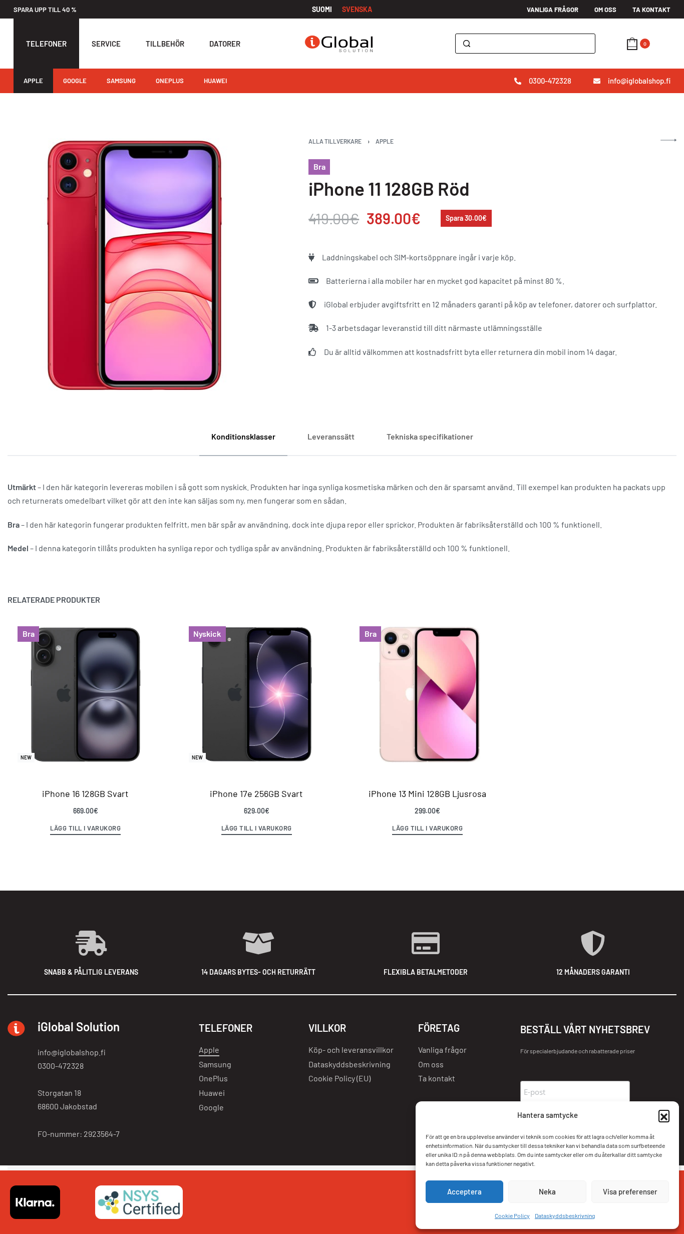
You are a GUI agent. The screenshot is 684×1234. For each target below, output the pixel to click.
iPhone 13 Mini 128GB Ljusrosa (427, 793)
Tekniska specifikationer (430, 436)
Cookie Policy (512, 1215)
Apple (385, 141)
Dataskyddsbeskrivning (565, 1215)
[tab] (243, 436)
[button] (664, 1115)
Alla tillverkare (335, 141)
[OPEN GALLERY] (135, 265)
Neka (547, 1191)
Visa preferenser (630, 1191)
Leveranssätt (331, 436)
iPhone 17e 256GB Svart (256, 793)
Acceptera (464, 1191)
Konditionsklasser (243, 436)
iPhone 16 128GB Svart (85, 793)
